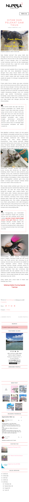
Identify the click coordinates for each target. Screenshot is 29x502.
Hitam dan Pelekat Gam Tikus (14, 22)
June (6, 490)
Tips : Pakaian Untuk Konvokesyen (15, 455)
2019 (4, 482)
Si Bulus (8, 310)
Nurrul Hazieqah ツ (10, 500)
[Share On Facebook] (9, 306)
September (8, 486)
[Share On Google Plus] (11, 306)
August (7, 488)
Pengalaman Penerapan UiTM (14, 447)
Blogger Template (23, 500)
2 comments (4, 302)
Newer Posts (6, 316)
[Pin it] (14, 306)
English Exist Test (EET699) (14, 464)
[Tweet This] (6, 306)
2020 (4, 480)
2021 (4, 477)
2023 (4, 473)
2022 (4, 475)
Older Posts (22, 316)
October (7, 484)
